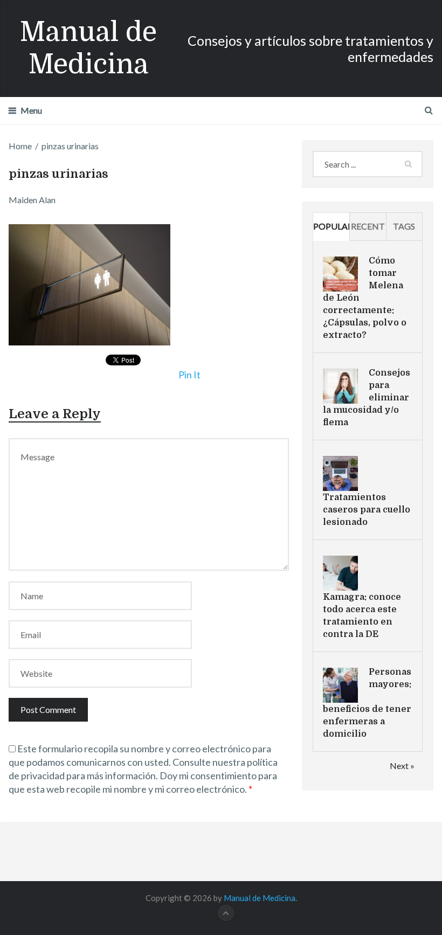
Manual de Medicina (88, 48)
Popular (331, 226)
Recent (368, 226)
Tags (404, 226)
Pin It (189, 374)
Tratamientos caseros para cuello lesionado (366, 510)
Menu (31, 110)
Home (20, 146)
